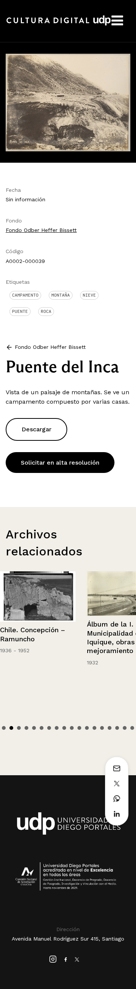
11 (79, 728)
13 (94, 728)
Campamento (25, 295)
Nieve (89, 295)
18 (132, 728)
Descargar (36, 429)
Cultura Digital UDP (58, 24)
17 (125, 728)
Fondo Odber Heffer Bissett (41, 230)
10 (72, 728)
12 (87, 728)
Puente (20, 311)
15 (109, 728)
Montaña (60, 295)
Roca (46, 311)
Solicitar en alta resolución (60, 462)
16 (117, 728)
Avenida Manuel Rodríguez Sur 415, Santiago (68, 939)
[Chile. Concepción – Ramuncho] (38, 596)
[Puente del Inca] (68, 102)
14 (102, 728)
